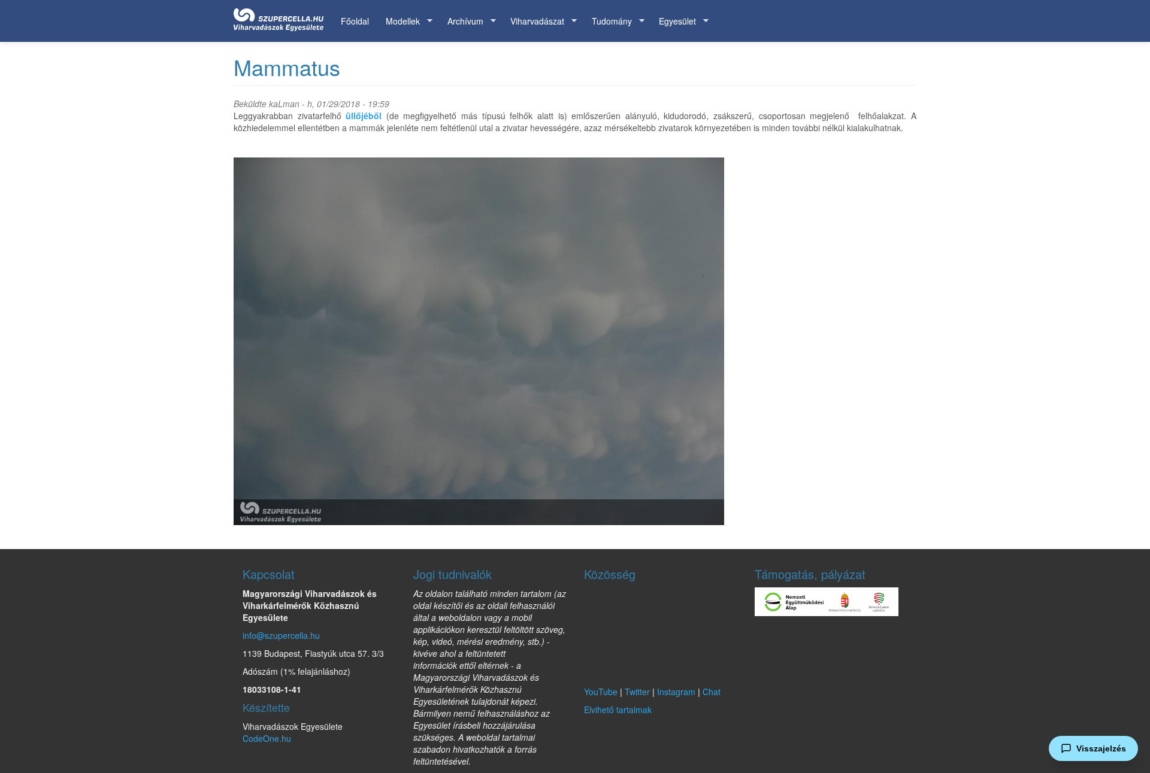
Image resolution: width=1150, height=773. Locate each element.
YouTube (601, 692)
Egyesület (673, 21)
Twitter (637, 692)
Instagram (676, 692)
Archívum (461, 21)
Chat (712, 692)
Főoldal (355, 21)
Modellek (398, 21)
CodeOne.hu (267, 738)
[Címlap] (283, 17)
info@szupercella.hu (281, 635)
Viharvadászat (533, 21)
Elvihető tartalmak (618, 710)
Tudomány (607, 21)
